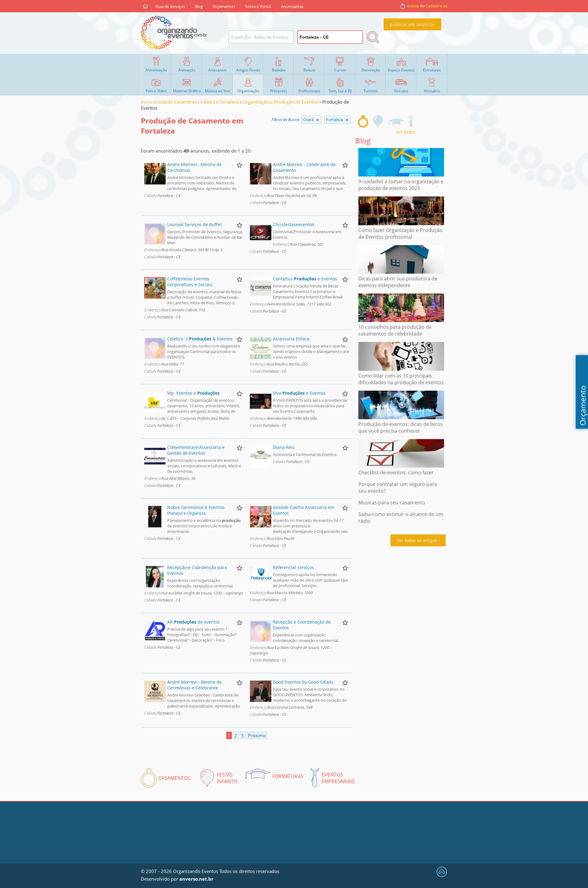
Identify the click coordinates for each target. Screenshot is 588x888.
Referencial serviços (293, 567)
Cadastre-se (436, 6)
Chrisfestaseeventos (293, 224)
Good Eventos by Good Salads (303, 682)
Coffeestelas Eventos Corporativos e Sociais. (190, 281)
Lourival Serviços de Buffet (194, 224)
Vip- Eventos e (193, 393)
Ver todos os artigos (417, 540)
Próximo (257, 735)
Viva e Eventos (299, 393)
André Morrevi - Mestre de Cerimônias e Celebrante (194, 685)
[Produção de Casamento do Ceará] (347, 120)
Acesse (413, 6)
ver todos (406, 132)
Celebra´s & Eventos (200, 339)
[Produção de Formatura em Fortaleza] (396, 121)
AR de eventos (193, 622)
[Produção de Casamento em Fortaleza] (363, 121)
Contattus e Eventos (305, 279)
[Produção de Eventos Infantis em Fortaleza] (378, 121)
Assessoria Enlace (291, 339)
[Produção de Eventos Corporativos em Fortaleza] (411, 121)
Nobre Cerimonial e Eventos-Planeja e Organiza (196, 510)
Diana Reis (284, 447)
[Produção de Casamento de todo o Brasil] (317, 120)
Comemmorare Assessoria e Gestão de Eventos (195, 450)
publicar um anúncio (411, 24)
